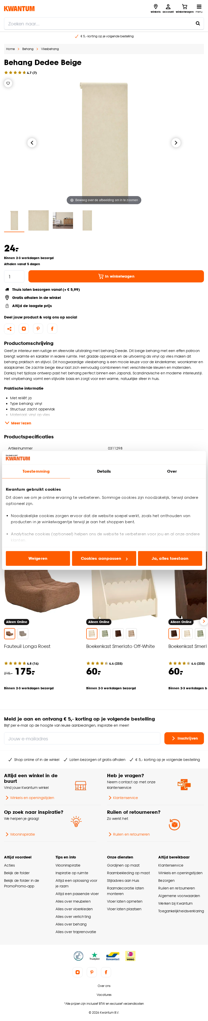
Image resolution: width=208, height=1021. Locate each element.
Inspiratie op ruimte (72, 873)
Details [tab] (104, 471)
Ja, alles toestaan (170, 558)
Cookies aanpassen (101, 558)
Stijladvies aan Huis (123, 880)
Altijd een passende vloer (77, 893)
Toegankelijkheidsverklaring (181, 911)
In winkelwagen (119, 276)
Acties (9, 865)
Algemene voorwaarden (179, 896)
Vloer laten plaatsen (124, 909)
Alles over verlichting (73, 916)
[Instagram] (24, 329)
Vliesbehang (50, 49)
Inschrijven (188, 738)
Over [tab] (172, 471)
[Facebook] (52, 329)
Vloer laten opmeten (125, 901)
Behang (27, 49)
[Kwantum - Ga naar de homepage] (19, 8)
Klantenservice (125, 797)
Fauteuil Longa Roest (27, 646)
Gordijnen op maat (123, 865)
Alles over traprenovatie (76, 932)
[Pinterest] (38, 329)
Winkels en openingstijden (32, 797)
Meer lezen (21, 423)
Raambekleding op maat (128, 873)
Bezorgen (166, 880)
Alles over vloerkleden (74, 909)
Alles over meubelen (73, 901)
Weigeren (37, 558)
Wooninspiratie (22, 834)
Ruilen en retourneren (131, 834)
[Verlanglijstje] (8, 83)
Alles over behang (71, 924)
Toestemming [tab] (36, 471)
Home (10, 49)
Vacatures (104, 995)
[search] (104, 23)
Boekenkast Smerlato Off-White (120, 646)
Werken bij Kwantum (175, 903)
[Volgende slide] (204, 621)
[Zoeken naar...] (198, 23)
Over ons (104, 986)
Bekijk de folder (17, 873)
